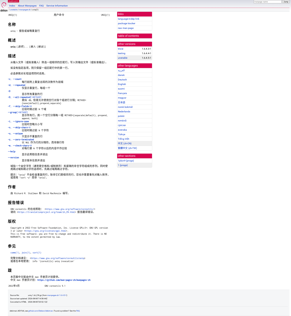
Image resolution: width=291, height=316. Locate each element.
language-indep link (128, 18)
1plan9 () (126, 160)
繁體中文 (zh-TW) (127, 148)
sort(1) (37, 252)
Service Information (57, 5)
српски (122, 125)
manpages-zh (25, 10)
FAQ (41, 5)
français (122, 93)
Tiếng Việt (123, 138)
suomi (121, 88)
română (122, 120)
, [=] (24, 97)
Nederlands (124, 111)
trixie (120, 48)
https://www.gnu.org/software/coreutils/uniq (57, 258)
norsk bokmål (125, 107)
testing (121, 53)
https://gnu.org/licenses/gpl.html (45, 231)
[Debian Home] (4, 6)
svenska (122, 129)
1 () (123, 165)
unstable (13, 10)
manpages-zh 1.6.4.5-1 (57, 295)
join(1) (26, 252)
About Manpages (27, 5)
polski (121, 116)
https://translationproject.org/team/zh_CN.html (46, 212)
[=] (18, 112)
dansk (121, 75)
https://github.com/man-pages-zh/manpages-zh (63, 280)
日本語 (121, 102)
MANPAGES (13, 1)
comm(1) (14, 252)
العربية (121, 70)
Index (12, 5)
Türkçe (121, 134)
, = (19, 106)
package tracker (126, 23)
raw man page (126, 28)
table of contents (128, 35)
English (122, 84)
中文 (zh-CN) (125, 143)
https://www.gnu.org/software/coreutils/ (70, 209)
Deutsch (122, 79)
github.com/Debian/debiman (40, 311)
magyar (122, 97)
